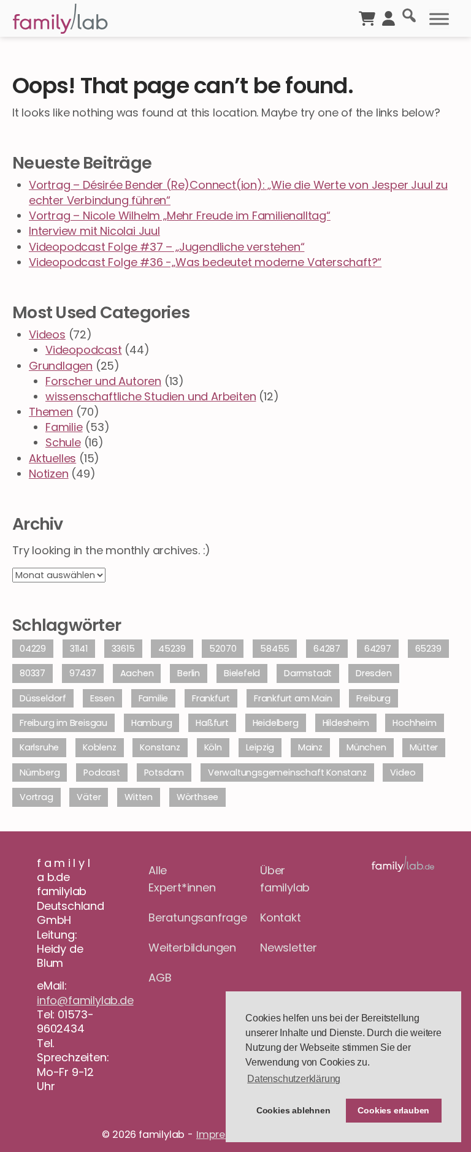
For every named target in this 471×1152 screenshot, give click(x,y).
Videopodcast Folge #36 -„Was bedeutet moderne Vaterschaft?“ (205, 262)
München (366, 747)
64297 (377, 649)
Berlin (188, 673)
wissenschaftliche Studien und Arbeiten (150, 396)
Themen (51, 411)
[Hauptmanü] (439, 19)
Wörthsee (197, 797)
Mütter (424, 747)
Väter (89, 797)
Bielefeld (242, 673)
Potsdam (164, 772)
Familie (64, 427)
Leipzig (260, 747)
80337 (32, 673)
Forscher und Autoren (103, 381)
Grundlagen (61, 365)
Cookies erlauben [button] (393, 1110)
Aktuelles (52, 458)
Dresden (374, 673)
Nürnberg (39, 772)
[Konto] (388, 17)
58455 (274, 649)
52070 (222, 649)
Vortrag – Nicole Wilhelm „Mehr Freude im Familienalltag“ (180, 215)
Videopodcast (83, 349)
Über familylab (285, 879)
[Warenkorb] (367, 17)
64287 (326, 649)
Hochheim (414, 723)
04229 (33, 649)
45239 (171, 649)
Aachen (137, 673)
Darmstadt (308, 673)
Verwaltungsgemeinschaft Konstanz (287, 772)
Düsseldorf (43, 698)
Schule (63, 442)
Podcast (101, 772)
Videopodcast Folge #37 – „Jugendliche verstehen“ (166, 246)
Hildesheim (346, 723)
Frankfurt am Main (293, 698)
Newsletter (288, 947)
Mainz (310, 747)
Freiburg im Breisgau (63, 723)
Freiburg (373, 698)
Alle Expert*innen (179, 879)
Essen (102, 698)
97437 (82, 673)
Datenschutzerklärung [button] (293, 1079)
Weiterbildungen (179, 947)
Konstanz (160, 747)
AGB (159, 977)
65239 (428, 649)
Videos (47, 334)
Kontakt (280, 917)
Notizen (49, 473)
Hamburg (151, 723)
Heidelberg (276, 723)
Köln (213, 747)
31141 (79, 649)
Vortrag (36, 797)
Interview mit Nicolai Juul (94, 230)
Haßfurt (212, 723)
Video (402, 772)
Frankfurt (211, 698)
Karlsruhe (39, 747)
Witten (138, 797)
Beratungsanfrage (179, 917)
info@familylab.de (85, 1000)
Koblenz (100, 747)
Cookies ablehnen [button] (293, 1110)
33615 (123, 649)
